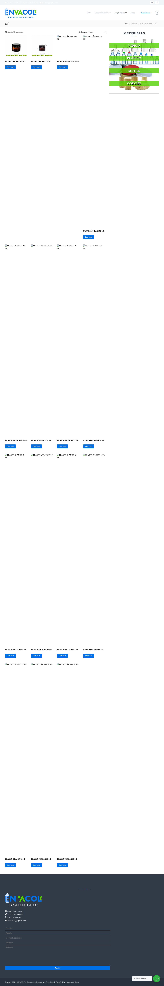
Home (89, 13)
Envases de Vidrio (101, 13)
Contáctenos (145, 13)
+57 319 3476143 (31, 3)
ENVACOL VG (22, 982)
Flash (52, 982)
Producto (134, 23)
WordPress (75, 982)
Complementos (119, 13)
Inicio (125, 23)
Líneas (133, 13)
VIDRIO (134, 45)
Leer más (10, 67)
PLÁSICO (134, 58)
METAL (134, 70)
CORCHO (134, 83)
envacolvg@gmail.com (50, 3)
